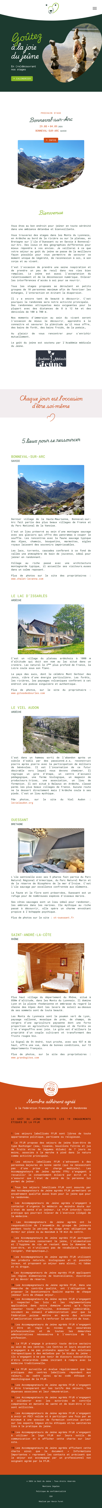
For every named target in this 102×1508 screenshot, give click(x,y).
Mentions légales (51, 1486)
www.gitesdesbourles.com (28, 693)
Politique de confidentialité (51, 1491)
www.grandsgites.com (25, 1057)
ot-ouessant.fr (64, 917)
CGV (51, 1496)
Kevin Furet (57, 1501)
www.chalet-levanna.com (27, 578)
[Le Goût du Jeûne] (51, 8)
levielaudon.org (22, 802)
